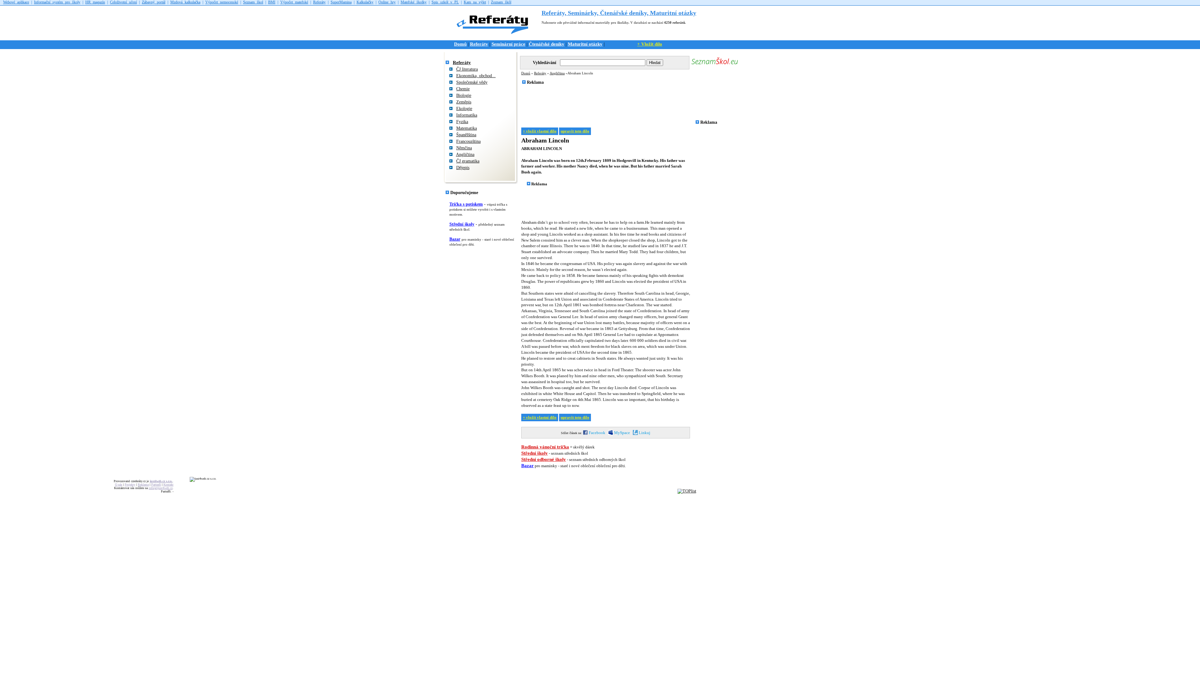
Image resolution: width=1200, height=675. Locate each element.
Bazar (454, 239)
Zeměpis (463, 102)
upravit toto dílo (575, 131)
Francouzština (468, 141)
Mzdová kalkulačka (185, 2)
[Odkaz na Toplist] (687, 491)
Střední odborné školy (543, 459)
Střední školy (461, 224)
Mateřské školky (414, 2)
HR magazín (95, 2)
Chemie (463, 89)
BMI (271, 2)
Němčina (464, 148)
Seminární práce (508, 44)
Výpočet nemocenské (221, 2)
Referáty (319, 2)
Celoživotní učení (123, 2)
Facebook (596, 433)
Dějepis (462, 167)
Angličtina (465, 154)
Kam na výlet (475, 2)
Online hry (387, 2)
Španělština (466, 134)
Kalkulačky (365, 2)
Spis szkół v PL (445, 2)
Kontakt (168, 484)
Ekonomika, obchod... (476, 75)
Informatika (466, 115)
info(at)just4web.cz (160, 488)
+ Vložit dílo (649, 44)
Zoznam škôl (501, 2)
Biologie (463, 95)
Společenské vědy (472, 82)
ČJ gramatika (467, 161)
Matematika (466, 128)
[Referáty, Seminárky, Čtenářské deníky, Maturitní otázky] (495, 37)
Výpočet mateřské (294, 2)
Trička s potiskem (466, 204)
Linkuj (644, 433)
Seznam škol (253, 2)
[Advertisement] (633, 104)
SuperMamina (341, 2)
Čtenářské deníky (546, 44)
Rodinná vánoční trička (545, 446)
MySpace (621, 433)
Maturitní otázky (585, 44)
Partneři (156, 484)
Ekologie (464, 108)
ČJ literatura (467, 69)
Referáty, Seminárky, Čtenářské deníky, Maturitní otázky (619, 13)
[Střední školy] (714, 64)
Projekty (130, 484)
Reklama (143, 484)
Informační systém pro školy (57, 2)
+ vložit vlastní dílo (540, 131)
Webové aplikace (16, 2)
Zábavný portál (153, 2)
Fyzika (462, 121)
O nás (118, 484)
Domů (460, 44)
